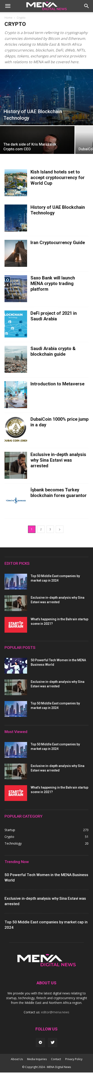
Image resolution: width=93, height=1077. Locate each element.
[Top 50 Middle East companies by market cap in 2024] (16, 581)
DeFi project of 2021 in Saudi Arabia (53, 316)
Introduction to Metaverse (57, 384)
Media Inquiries (37, 1059)
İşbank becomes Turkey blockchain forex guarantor (58, 492)
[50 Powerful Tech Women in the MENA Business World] (16, 666)
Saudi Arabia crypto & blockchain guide (53, 351)
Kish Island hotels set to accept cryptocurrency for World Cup (57, 177)
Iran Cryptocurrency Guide (57, 242)
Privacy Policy (73, 1059)
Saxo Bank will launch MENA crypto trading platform (52, 283)
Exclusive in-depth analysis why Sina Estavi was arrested (58, 460)
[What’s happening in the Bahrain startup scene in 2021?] (16, 625)
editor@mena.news (55, 1012)
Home (8, 18)
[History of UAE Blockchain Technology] (46, 97)
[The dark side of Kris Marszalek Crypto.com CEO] (37, 150)
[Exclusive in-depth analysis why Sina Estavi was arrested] (16, 603)
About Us (17, 1059)
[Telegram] (40, 1042)
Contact (56, 1059)
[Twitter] (52, 1042)
